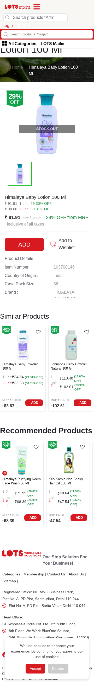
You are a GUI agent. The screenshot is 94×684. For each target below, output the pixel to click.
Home (17, 67)
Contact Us (57, 574)
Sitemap (10, 581)
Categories (12, 574)
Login (7, 25)
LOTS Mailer (53, 43)
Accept (35, 668)
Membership (35, 574)
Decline (58, 668)
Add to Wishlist (66, 244)
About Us (77, 574)
